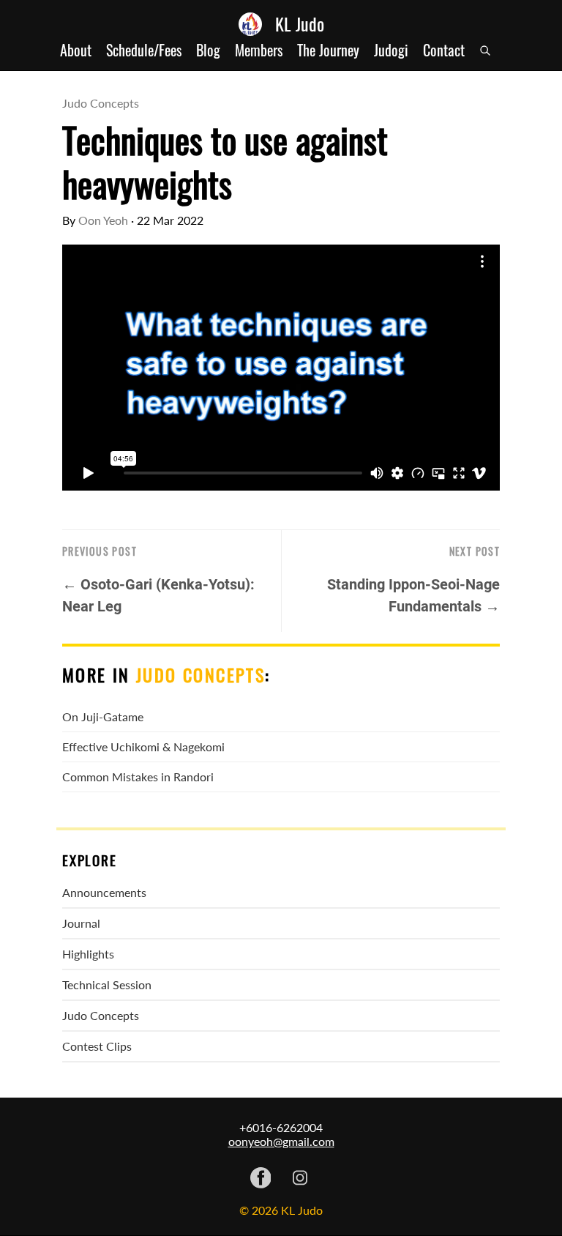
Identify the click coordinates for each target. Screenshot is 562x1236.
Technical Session (106, 984)
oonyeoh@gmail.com (281, 1141)
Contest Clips (97, 1046)
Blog (208, 50)
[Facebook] (261, 1179)
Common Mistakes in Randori (138, 776)
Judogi (391, 50)
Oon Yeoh (103, 220)
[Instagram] (300, 1179)
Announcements (104, 892)
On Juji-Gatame (102, 716)
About (75, 50)
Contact (444, 50)
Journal (81, 923)
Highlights (88, 954)
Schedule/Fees (143, 50)
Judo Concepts (100, 103)
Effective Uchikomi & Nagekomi (143, 746)
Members (258, 50)
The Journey (328, 50)
